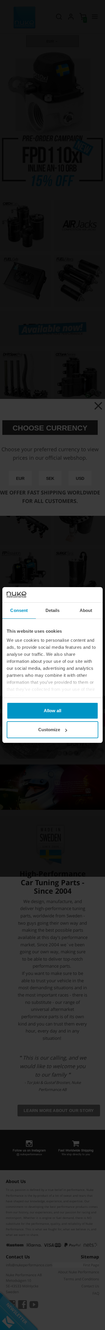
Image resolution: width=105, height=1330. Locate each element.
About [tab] (86, 610)
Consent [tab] (19, 610)
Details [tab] (53, 610)
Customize (49, 729)
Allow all (52, 710)
